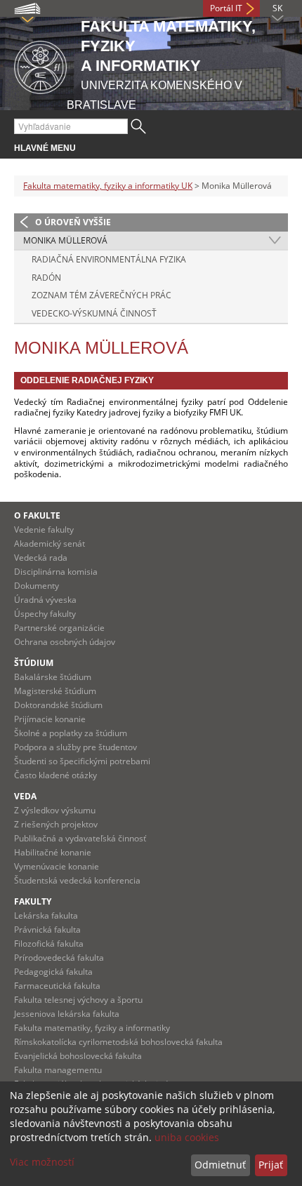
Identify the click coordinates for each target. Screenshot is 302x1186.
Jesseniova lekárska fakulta (66, 1014)
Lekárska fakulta (46, 915)
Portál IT (226, 8)
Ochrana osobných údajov (64, 642)
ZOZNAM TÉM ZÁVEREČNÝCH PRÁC (101, 295)
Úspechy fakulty (45, 614)
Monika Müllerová (65, 240)
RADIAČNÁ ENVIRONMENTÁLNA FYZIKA (109, 259)
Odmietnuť (220, 1164)
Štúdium (33, 663)
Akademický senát (49, 543)
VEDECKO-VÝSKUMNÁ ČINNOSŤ (94, 313)
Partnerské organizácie (59, 628)
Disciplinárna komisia (56, 572)
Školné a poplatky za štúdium (70, 733)
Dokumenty (36, 586)
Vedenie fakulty (44, 529)
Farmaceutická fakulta (57, 986)
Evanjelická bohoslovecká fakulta (78, 1056)
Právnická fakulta (47, 929)
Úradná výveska (45, 600)
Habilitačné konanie (52, 852)
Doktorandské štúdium (58, 705)
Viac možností (42, 1161)
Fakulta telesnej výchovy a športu (78, 1000)
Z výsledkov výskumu (55, 810)
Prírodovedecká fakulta (59, 958)
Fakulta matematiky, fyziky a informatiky (92, 1028)
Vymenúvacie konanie (56, 866)
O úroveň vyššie (73, 222)
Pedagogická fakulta (53, 972)
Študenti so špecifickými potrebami (82, 761)
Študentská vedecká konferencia (77, 880)
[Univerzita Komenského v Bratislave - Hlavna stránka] (40, 65)
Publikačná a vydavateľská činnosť (80, 838)
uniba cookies (187, 1137)
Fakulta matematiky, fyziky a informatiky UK (107, 186)
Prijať (270, 1164)
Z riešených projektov (56, 824)
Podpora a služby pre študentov (75, 747)
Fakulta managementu (58, 1070)
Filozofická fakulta (49, 944)
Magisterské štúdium (55, 691)
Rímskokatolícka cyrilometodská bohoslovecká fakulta (118, 1042)
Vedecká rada (40, 558)
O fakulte (37, 515)
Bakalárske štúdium (52, 677)
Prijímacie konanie (50, 719)
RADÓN (46, 278)
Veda (25, 796)
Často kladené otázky (55, 775)
